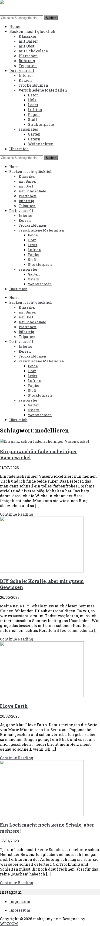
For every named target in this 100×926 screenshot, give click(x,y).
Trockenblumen (33, 85)
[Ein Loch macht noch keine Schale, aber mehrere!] (42, 814)
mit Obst (26, 46)
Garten (34, 134)
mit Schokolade (33, 50)
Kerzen (25, 80)
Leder (33, 104)
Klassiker (28, 36)
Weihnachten (40, 143)
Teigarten (28, 65)
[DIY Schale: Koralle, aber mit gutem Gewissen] (42, 571)
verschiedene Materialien (43, 90)
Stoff (32, 119)
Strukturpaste (41, 124)
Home (14, 26)
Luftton (35, 109)
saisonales (28, 129)
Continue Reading (16, 514)
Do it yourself (21, 70)
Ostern (34, 138)
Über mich (19, 148)
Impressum (19, 901)
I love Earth (14, 706)
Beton (33, 94)
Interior (26, 75)
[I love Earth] (42, 695)
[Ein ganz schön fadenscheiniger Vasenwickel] (44, 441)
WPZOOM (9, 923)
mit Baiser (28, 41)
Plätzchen (28, 55)
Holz (32, 99)
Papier (34, 114)
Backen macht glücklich (32, 31)
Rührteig (27, 60)
